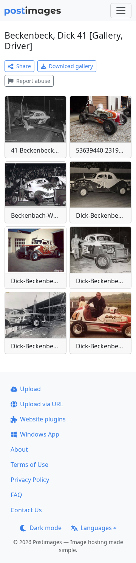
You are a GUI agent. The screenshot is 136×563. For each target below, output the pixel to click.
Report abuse (33, 80)
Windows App (39, 434)
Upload (30, 389)
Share (23, 66)
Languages (96, 528)
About (19, 449)
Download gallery (71, 66)
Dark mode (45, 528)
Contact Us (26, 510)
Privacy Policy (30, 480)
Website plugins (43, 419)
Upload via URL (41, 404)
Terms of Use (29, 464)
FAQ (16, 495)
